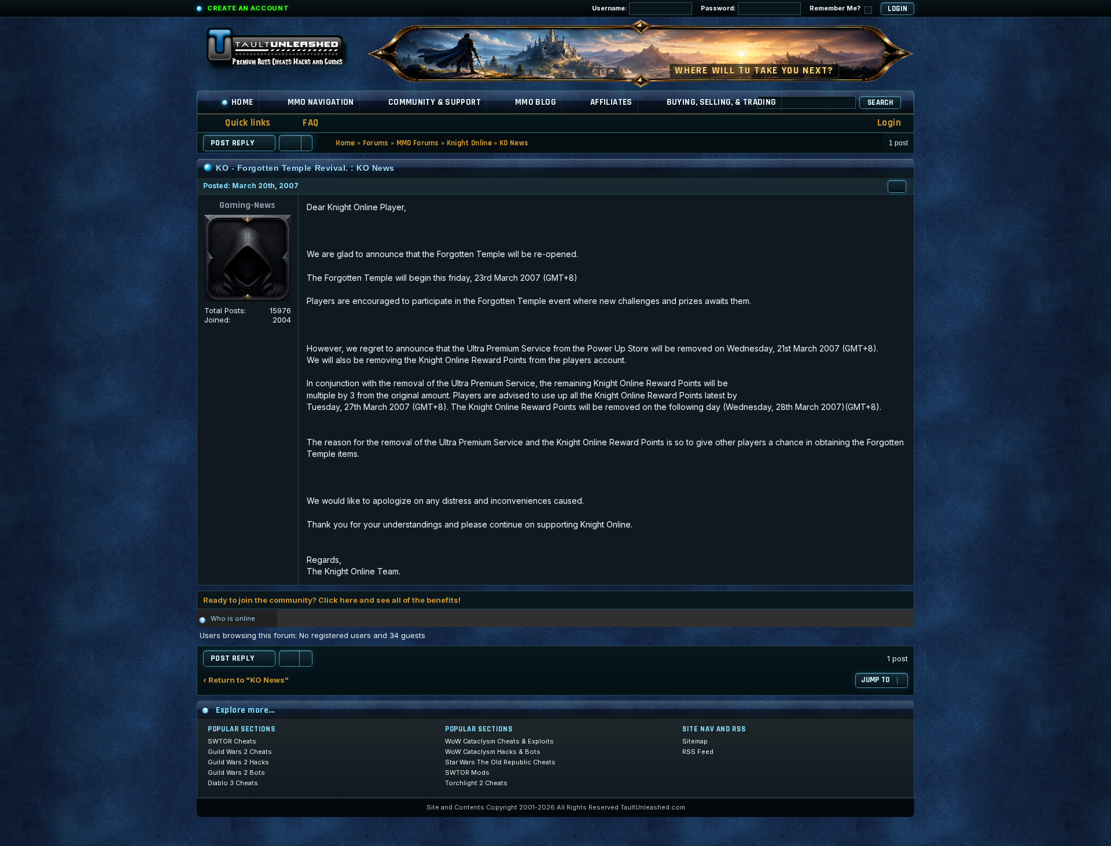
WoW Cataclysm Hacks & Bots (492, 752)
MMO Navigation (321, 102)
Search (880, 102)
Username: (610, 8)
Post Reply (233, 143)
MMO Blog (535, 102)
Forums (376, 143)
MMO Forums (417, 143)
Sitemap (695, 741)
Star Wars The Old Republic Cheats (500, 762)
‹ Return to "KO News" (246, 680)
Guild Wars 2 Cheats (240, 752)
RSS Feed (697, 752)
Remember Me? (836, 8)
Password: (719, 8)
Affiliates (611, 102)
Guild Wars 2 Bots (236, 772)
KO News (513, 143)
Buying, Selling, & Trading (722, 102)
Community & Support (434, 102)
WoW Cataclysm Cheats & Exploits (499, 741)
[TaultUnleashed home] (283, 50)
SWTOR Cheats (232, 741)
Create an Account (248, 8)
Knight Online (469, 143)
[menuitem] (303, 123)
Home (242, 102)
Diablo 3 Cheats (233, 783)
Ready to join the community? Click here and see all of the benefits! (332, 600)
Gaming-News (247, 205)
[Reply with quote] (897, 186)
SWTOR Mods (467, 772)
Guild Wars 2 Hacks (238, 762)
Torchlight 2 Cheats (476, 783)
